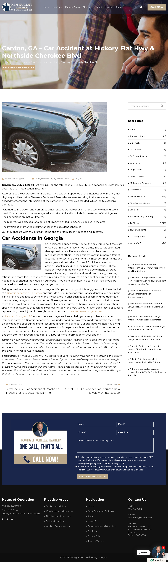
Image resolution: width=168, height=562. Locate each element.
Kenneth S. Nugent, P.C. (17, 178)
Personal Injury (48, 178)
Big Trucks (135, 143)
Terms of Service (96, 541)
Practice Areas (72, 7)
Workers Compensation (58, 526)
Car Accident (136, 149)
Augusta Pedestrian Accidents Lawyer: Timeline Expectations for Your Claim (144, 349)
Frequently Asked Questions (102, 526)
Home (46, 7)
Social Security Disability (141, 216)
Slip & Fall (134, 209)
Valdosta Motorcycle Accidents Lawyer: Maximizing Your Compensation (144, 293)
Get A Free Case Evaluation (101, 511)
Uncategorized (137, 236)
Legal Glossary (137, 176)
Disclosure (93, 531)
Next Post (112, 385)
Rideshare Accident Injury (58, 516)
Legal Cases (136, 169)
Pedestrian (135, 189)
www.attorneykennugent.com (84, 311)
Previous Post (15, 385)
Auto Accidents (137, 136)
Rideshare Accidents (140, 203)
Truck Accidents (138, 230)
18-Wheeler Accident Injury (59, 511)
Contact (119, 7)
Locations (57, 7)
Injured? (92, 521)
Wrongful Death (138, 243)
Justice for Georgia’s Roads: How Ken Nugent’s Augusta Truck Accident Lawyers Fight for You (147, 280)
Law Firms (135, 163)
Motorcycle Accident (140, 183)
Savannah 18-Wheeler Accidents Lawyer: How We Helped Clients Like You (146, 306)
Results (108, 7)
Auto (37, 178)
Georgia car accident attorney (24, 293)
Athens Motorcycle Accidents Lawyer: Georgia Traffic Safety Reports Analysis (147, 372)
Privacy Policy (94, 536)
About (99, 7)
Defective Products (139, 156)
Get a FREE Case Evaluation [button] (18, 67)
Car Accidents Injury (56, 506)
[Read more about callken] (17, 7)
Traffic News (63, 178)
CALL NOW (156, 7)
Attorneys (87, 7)
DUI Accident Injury (55, 521)
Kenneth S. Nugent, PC (18, 316)
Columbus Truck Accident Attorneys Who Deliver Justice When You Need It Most (146, 267)
